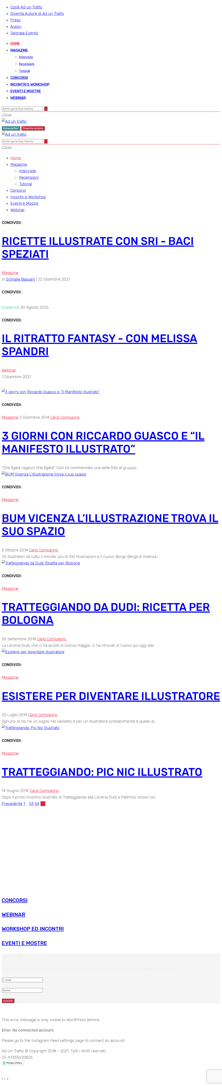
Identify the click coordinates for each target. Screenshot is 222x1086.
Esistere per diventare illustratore (111, 696)
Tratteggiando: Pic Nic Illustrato (102, 772)
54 (37, 803)
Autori (15, 26)
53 (31, 803)
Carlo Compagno (65, 417)
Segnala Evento (24, 33)
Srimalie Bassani (20, 279)
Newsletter (10, 128)
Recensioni (26, 64)
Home (15, 44)
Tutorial (24, 71)
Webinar (18, 98)
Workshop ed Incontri (33, 929)
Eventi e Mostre (25, 91)
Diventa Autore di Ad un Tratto (37, 13)
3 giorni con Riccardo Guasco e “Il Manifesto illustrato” (103, 442)
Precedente (12, 803)
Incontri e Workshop (30, 84)
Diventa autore (33, 128)
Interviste (26, 57)
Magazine (19, 50)
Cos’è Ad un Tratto (26, 7)
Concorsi (19, 78)
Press (15, 20)
